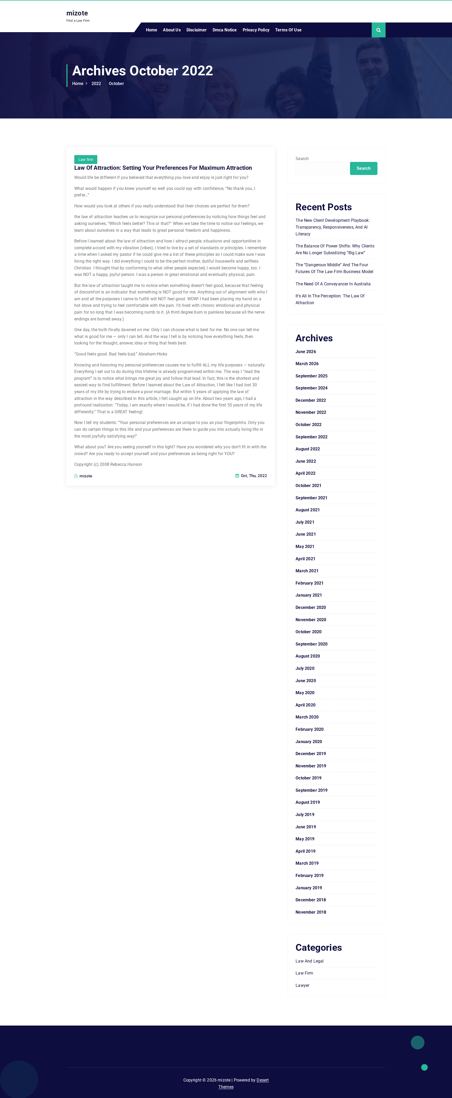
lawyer (302, 985)
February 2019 (310, 875)
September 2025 (311, 375)
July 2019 (305, 814)
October (116, 83)
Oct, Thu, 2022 (253, 475)
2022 (96, 83)
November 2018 (311, 912)
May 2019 (305, 838)
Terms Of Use (288, 29)
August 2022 (308, 448)
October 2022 (308, 424)
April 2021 (305, 558)
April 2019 (305, 851)
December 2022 (311, 400)
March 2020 (307, 717)
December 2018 (311, 899)
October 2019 (308, 778)
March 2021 (307, 570)
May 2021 (305, 546)
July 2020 (305, 668)
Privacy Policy (256, 29)
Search (302, 158)
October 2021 (308, 485)
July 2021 (305, 522)
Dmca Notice (225, 29)
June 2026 (306, 351)
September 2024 (311, 388)
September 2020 (311, 644)
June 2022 (306, 461)
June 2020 (306, 680)
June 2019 (306, 826)
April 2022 (305, 473)
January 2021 (309, 595)
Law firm (85, 159)
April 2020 (305, 705)
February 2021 (310, 583)
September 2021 (311, 497)
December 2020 (311, 607)
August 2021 (308, 509)
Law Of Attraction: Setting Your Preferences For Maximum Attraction (163, 168)
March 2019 (307, 863)
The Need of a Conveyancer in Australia (333, 283)
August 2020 (308, 656)
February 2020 (310, 729)
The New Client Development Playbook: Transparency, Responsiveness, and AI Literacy (333, 227)
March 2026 (307, 363)
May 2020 (305, 692)
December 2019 (311, 753)
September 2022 (311, 436)
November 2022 (311, 412)
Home (151, 29)
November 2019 (311, 765)
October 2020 (308, 631)
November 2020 (311, 619)
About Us (171, 29)
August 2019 (308, 802)
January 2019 (309, 887)
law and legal (310, 961)
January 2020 (309, 741)
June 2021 (306, 534)
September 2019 (311, 790)
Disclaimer (197, 29)
